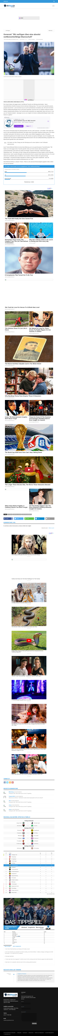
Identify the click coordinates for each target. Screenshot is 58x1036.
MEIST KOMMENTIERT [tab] (17, 946)
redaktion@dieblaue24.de (9, 1020)
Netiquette (19, 1032)
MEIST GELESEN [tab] (8, 946)
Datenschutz (31, 1032)
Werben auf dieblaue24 (39, 1032)
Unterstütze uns (7, 1034)
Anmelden (6, 1)
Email (22, 1006)
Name (22, 1001)
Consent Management (49, 1032)
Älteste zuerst (51, 527)
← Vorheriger (7, 30)
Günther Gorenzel (27, 514)
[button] (8, 518)
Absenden (34, 1023)
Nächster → (51, 30)
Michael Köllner (17, 514)
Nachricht (23, 1012)
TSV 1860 (10, 514)
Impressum (25, 1032)
